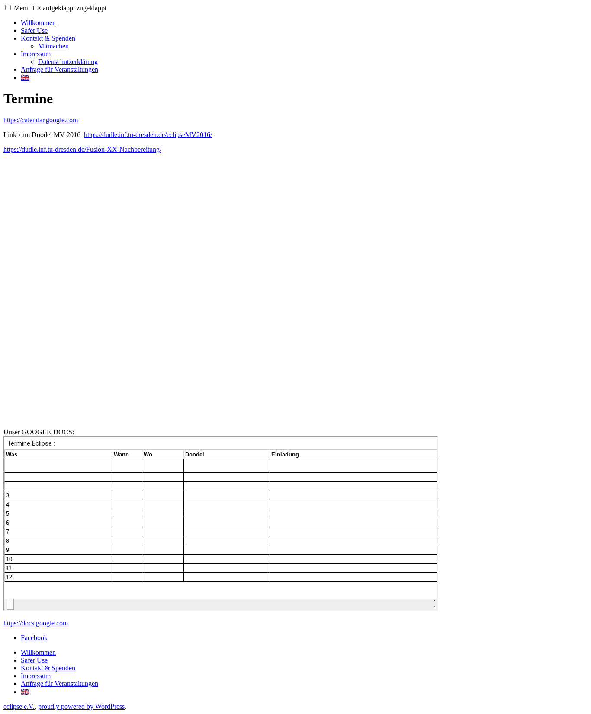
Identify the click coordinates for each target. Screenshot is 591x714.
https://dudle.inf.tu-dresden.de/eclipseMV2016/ (148, 134)
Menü (60, 8)
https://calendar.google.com (40, 120)
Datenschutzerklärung (68, 61)
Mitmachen (53, 46)
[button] (8, 7)
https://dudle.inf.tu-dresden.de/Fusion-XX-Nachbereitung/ (82, 149)
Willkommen (38, 22)
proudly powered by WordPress (81, 706)
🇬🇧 (25, 77)
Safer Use (34, 30)
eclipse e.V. (19, 706)
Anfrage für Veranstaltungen (59, 69)
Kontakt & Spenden (48, 38)
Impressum (36, 53)
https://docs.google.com (35, 623)
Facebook (34, 637)
